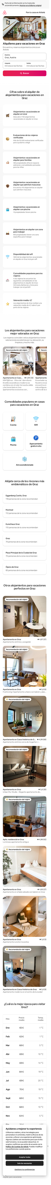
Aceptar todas (24, 1157)
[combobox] (24, 57)
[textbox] (14, 66)
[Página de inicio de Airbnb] (4, 12)
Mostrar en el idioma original (30, 5)
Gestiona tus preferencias (25, 1169)
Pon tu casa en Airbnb (35, 12)
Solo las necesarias (24, 1163)
